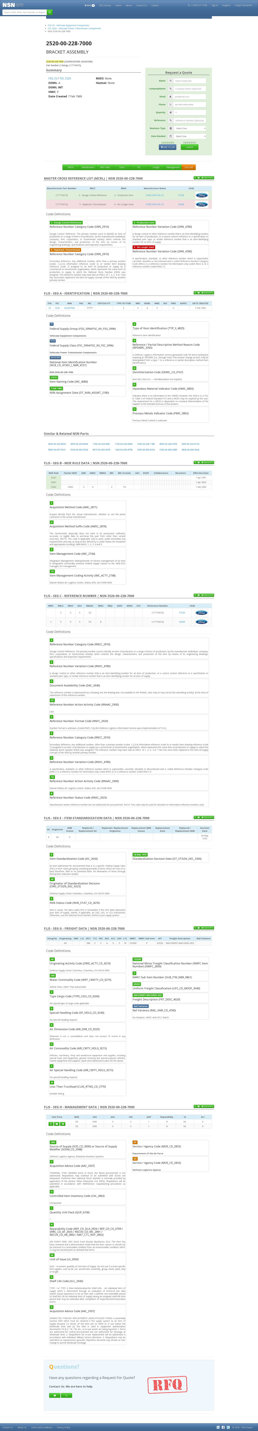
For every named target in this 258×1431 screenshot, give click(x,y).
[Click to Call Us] (51, 1124)
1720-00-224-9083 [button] (124, 444)
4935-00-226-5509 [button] (168, 444)
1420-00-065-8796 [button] (124, 449)
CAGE (122, 167)
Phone (162, 104)
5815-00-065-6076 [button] (101, 449)
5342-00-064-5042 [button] (79, 449)
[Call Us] (195, 177)
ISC (139, 167)
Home (118, 5)
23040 (181, 204)
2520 (57, 308)
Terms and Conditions (41, 1427)
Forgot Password (243, 5)
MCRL (71, 167)
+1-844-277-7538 (198, 5)
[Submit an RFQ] (62, 1124)
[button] (89, 5)
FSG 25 (52, 78)
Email (162, 96)
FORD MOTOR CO (155, 195)
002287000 (69, 308)
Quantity (160, 112)
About (129, 5)
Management (173, 167)
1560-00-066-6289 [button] (168, 449)
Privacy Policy (63, 1427)
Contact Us (141, 5)
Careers (155, 5)
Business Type (157, 128)
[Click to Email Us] (56, 1124)
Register (226, 5)
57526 (181, 195)
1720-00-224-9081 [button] (101, 444)
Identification (88, 167)
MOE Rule (105, 167)
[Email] (54, 1395)
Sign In (215, 5)
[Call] (66, 1395)
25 (50, 308)
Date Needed (158, 136)
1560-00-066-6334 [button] (146, 449)
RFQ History (105, 5)
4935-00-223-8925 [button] (57, 444)
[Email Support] (198, 177)
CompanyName (157, 88)
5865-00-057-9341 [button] (57, 449)
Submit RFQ (208, 177)
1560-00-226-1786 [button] (146, 444)
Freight (156, 167)
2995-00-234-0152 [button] (190, 444)
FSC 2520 (65, 78)
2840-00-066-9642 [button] (190, 449)
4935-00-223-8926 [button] (79, 444)
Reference (159, 120)
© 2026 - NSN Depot (242, 1427)
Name (162, 80)
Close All (189, 167)
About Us (22, 1427)
